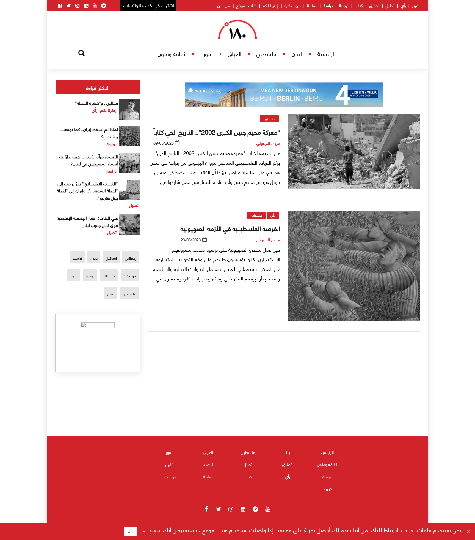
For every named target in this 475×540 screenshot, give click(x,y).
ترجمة (344, 5)
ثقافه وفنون (171, 53)
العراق (234, 53)
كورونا (327, 488)
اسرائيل (111, 257)
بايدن (94, 257)
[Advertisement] (284, 400)
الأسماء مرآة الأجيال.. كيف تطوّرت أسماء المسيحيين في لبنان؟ (88, 159)
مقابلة (312, 5)
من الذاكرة (293, 5)
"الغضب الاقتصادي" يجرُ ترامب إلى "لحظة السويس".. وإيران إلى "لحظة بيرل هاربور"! (87, 190)
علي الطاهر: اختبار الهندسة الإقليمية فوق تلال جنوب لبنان (87, 221)
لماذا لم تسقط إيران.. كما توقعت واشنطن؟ (89, 132)
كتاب (359, 5)
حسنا (130, 531)
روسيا (90, 275)
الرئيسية (326, 53)
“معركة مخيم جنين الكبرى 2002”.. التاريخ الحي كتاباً (216, 132)
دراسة (328, 5)
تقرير (416, 5)
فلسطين (266, 53)
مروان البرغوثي (268, 143)
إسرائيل (130, 257)
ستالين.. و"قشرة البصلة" (96, 103)
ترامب (77, 257)
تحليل (390, 5)
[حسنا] (468, 531)
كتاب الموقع (246, 5)
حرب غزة (130, 275)
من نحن (223, 5)
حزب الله (109, 275)
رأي (403, 5)
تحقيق (374, 5)
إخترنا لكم (270, 5)
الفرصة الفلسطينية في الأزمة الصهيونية (230, 228)
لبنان (297, 53)
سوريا (206, 53)
